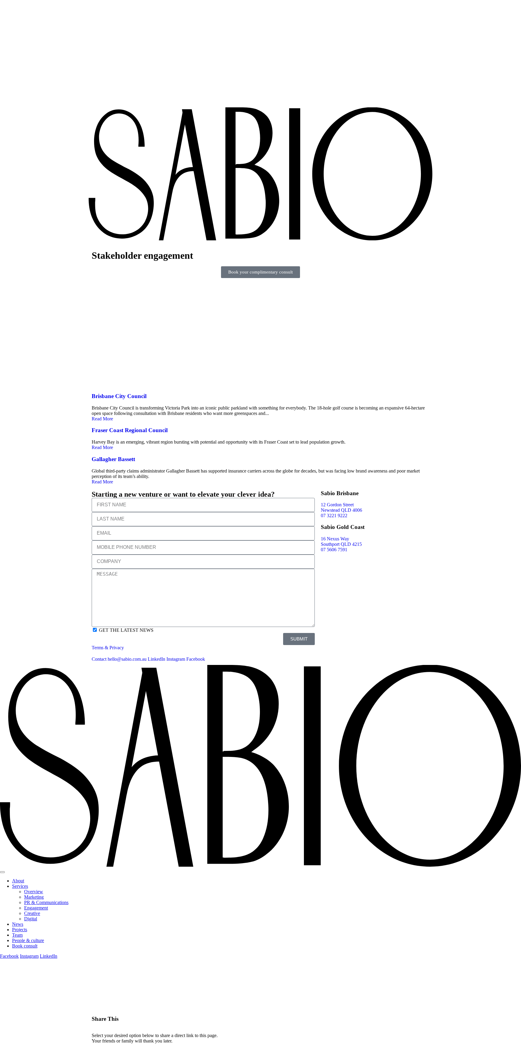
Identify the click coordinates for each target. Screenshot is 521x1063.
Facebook (195, 659)
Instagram (175, 659)
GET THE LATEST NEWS (126, 630)
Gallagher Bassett (113, 459)
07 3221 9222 (334, 515)
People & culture (28, 940)
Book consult (24, 945)
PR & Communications (46, 902)
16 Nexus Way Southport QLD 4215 (341, 541)
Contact (99, 659)
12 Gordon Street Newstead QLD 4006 (341, 507)
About (18, 880)
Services (20, 886)
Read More (102, 418)
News (17, 924)
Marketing (34, 897)
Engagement (36, 907)
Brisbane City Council (119, 396)
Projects (19, 929)
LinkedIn (156, 659)
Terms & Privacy (108, 647)
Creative (32, 913)
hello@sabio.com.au (127, 659)
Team (17, 935)
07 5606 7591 (334, 549)
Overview (33, 891)
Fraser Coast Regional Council (130, 430)
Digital (30, 918)
